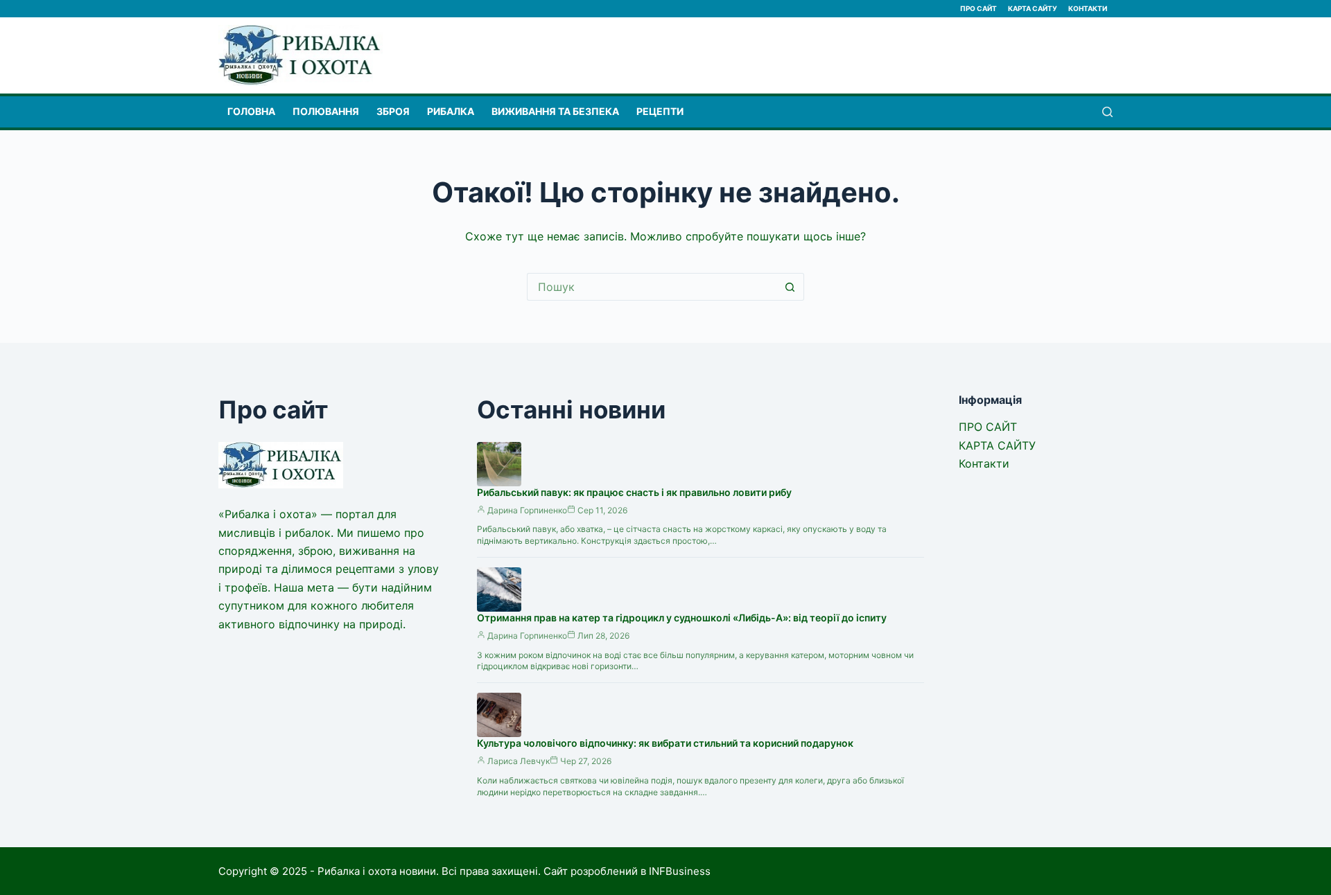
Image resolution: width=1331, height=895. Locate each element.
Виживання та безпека (555, 111)
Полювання (326, 111)
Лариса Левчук (518, 761)
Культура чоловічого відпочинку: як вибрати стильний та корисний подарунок (665, 743)
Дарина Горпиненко (527, 510)
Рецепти (660, 111)
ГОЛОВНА (251, 111)
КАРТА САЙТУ (1032, 8)
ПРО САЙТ (978, 8)
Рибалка (450, 111)
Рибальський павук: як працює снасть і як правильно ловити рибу (634, 492)
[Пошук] (1107, 112)
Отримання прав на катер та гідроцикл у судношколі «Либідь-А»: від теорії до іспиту (682, 617)
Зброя (393, 111)
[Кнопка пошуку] (790, 287)
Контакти (1087, 8)
